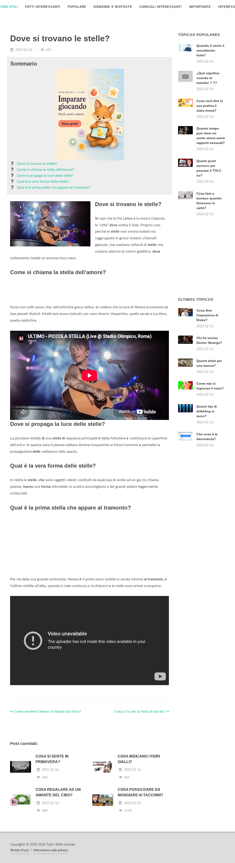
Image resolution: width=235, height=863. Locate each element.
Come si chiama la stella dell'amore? (45, 169)
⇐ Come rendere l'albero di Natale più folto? (45, 711)
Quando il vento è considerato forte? (210, 50)
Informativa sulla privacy (50, 850)
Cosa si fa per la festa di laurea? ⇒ (141, 711)
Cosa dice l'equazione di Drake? (207, 315)
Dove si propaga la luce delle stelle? (45, 175)
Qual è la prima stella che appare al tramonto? (53, 187)
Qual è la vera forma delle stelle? (43, 181)
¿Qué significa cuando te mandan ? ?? (207, 78)
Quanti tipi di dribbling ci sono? (206, 411)
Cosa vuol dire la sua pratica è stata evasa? (209, 105)
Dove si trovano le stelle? (37, 163)
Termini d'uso (19, 850)
